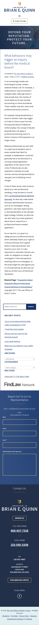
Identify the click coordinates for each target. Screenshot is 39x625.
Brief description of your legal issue (12, 451)
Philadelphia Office (19, 580)
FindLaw (29, 619)
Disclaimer (6, 616)
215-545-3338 (19, 545)
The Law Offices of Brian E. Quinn (18, 610)
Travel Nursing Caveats (14, 329)
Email (5, 440)
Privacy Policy (24, 616)
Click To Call (20, 21)
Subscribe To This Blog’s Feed (17, 376)
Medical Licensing (28, 77)
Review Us (19, 518)
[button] (19, 16)
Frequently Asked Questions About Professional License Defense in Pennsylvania (18, 283)
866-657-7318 (19, 530)
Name (4, 417)
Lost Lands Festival (12, 341)
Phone (4, 428)
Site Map (14, 616)
